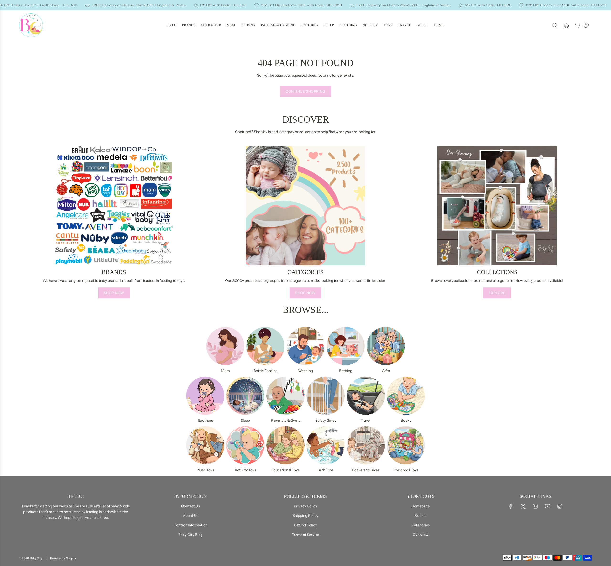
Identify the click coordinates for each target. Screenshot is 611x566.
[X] (523, 506)
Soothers (205, 420)
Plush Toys (205, 470)
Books (406, 420)
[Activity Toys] (245, 445)
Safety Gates (325, 420)
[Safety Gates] (325, 396)
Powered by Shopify (63, 558)
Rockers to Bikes (365, 470)
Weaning (305, 371)
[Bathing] (346, 346)
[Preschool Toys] (406, 445)
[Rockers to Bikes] (366, 445)
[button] (24, 224)
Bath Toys (325, 470)
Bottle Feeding (265, 371)
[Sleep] (245, 396)
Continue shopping (305, 91)
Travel (366, 420)
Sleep (245, 420)
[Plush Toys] (205, 445)
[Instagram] (535, 506)
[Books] (406, 396)
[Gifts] (386, 346)
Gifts (386, 371)
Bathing (345, 371)
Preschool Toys (405, 470)
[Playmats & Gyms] (285, 396)
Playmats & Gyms (285, 420)
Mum (225, 371)
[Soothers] (205, 396)
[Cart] (577, 25)
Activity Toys (245, 470)
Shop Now (114, 293)
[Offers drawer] (566, 25)
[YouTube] (547, 506)
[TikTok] (559, 506)
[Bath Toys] (325, 445)
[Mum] (225, 346)
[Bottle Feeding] (265, 346)
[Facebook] (511, 506)
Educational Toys (285, 470)
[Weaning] (305, 346)
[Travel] (366, 396)
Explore (497, 293)
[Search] (554, 25)
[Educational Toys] (285, 445)
